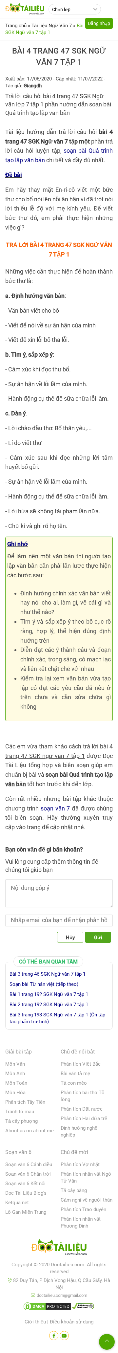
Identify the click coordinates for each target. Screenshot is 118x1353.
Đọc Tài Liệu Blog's (26, 1193)
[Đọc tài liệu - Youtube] (64, 1335)
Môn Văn (15, 1064)
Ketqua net (17, 1203)
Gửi (98, 938)
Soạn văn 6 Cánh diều (28, 1164)
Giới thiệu (35, 1322)
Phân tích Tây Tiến (25, 1102)
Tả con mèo (74, 1083)
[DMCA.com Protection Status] (47, 1307)
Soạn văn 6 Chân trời (28, 1174)
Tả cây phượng (21, 1121)
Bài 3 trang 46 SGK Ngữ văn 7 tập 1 (48, 974)
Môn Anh (15, 1073)
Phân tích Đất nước (82, 1109)
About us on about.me (29, 1131)
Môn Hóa (15, 1093)
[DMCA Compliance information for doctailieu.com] (83, 1307)
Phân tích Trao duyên (83, 1209)
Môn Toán (16, 1083)
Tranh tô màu (19, 1112)
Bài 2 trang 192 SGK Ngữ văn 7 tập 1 (49, 1005)
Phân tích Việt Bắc (81, 1064)
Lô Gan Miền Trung (25, 1212)
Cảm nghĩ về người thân (86, 1200)
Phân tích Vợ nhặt (80, 1164)
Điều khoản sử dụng (71, 1322)
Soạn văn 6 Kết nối (25, 1184)
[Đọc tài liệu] (53, 1335)
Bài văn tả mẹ (75, 1073)
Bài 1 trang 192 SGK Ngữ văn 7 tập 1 (49, 994)
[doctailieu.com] (59, 1248)
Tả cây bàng (74, 1190)
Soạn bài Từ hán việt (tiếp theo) (44, 984)
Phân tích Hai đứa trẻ (84, 1118)
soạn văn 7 (55, 808)
